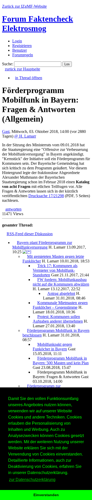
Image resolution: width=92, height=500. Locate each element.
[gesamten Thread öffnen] (26, 252)
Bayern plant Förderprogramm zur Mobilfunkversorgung (42, 244)
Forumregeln (22, 55)
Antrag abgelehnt (61, 293)
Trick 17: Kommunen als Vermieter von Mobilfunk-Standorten (55, 270)
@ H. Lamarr (25, 136)
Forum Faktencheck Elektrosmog (37, 23)
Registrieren (22, 45)
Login (17, 41)
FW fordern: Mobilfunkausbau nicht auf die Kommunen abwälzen (61, 281)
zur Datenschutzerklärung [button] (32, 479)
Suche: (7, 64)
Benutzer (19, 50)
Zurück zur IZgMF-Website (24, 6)
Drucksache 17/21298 (46, 196)
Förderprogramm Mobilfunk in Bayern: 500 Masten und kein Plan (61, 360)
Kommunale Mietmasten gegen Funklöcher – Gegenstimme (60, 305)
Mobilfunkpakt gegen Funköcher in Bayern (52, 346)
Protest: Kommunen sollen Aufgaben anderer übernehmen (58, 318)
